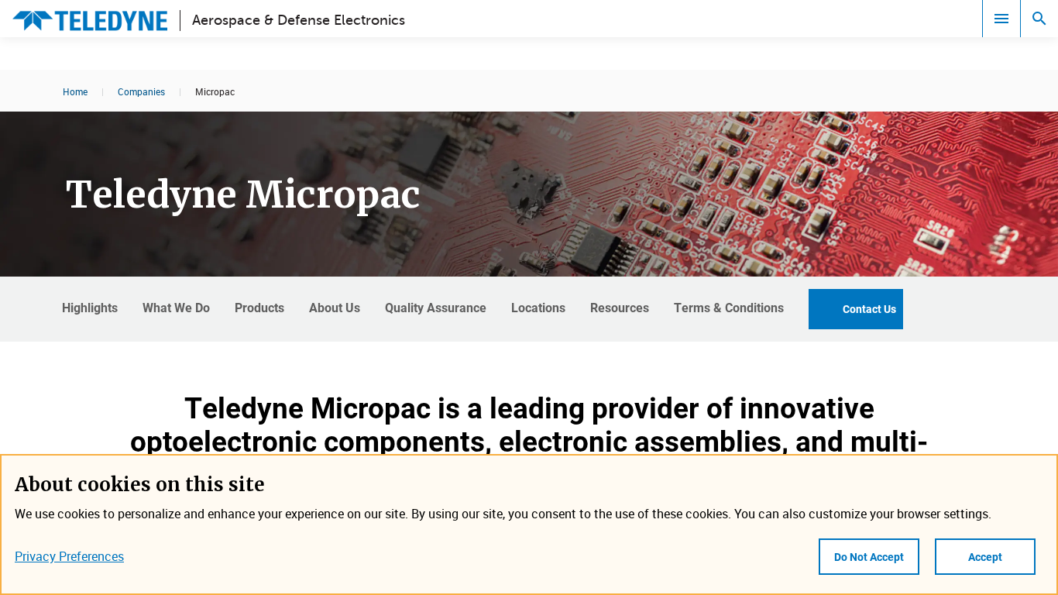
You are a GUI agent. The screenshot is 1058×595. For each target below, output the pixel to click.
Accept (985, 556)
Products (259, 307)
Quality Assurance (435, 307)
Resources (619, 307)
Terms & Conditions (729, 307)
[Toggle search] (1039, 18)
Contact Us (869, 308)
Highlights (90, 307)
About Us (334, 307)
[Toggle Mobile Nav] (1001, 18)
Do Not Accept (869, 556)
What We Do (176, 307)
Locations (538, 307)
